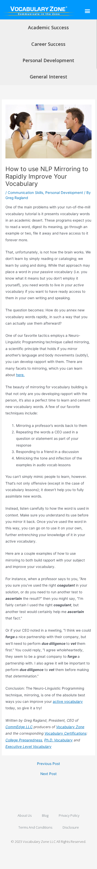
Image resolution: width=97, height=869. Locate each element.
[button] (87, 10)
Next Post (48, 774)
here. (20, 375)
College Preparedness (23, 740)
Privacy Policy (69, 815)
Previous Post (48, 764)
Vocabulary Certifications (65, 733)
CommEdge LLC (19, 727)
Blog (45, 815)
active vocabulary (68, 701)
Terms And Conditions (35, 827)
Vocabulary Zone (70, 727)
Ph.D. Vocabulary (58, 740)
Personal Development (48, 60)
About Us (25, 815)
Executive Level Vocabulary (28, 746)
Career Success (48, 44)
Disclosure (71, 827)
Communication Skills (25, 193)
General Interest (48, 77)
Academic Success (48, 27)
